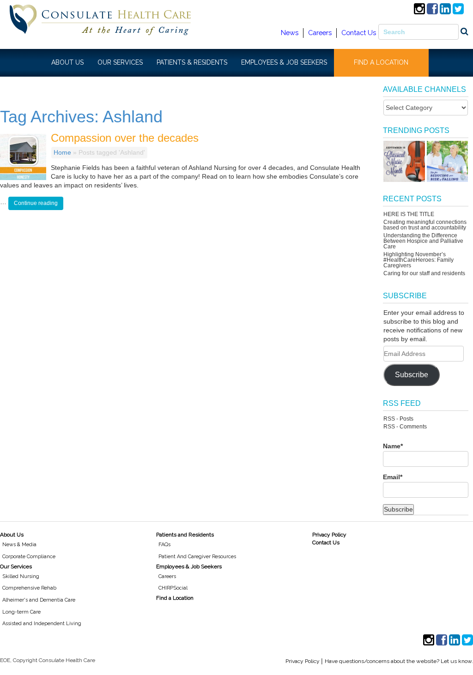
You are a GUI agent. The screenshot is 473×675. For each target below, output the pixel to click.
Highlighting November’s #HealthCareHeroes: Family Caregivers (418, 260)
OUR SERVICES (120, 62)
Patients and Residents (185, 534)
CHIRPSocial (173, 588)
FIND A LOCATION (381, 62)
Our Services (16, 566)
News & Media (19, 545)
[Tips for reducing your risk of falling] (447, 161)
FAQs (164, 545)
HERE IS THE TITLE (408, 214)
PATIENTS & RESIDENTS (192, 62)
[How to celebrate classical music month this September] (403, 161)
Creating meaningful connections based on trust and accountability (425, 225)
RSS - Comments (405, 426)
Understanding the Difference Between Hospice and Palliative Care (423, 241)
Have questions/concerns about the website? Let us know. (399, 661)
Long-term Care (21, 612)
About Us (12, 534)
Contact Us (358, 32)
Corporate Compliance (28, 557)
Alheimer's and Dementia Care (38, 600)
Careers (320, 32)
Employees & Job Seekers (189, 566)
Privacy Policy (329, 534)
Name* (393, 446)
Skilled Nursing (20, 576)
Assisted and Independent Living (41, 624)
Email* (392, 477)
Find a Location (175, 598)
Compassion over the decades (125, 138)
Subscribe (411, 375)
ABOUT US (67, 62)
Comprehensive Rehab (29, 588)
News (289, 32)
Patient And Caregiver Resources (197, 557)
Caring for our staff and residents (424, 273)
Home (62, 152)
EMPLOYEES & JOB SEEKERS (284, 62)
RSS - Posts (398, 419)
